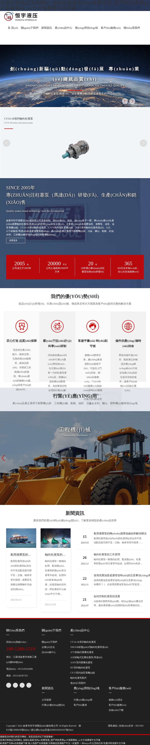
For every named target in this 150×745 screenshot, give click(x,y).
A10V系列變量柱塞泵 (81, 662)
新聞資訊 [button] (46, 27)
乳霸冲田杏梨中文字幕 (114, 743)
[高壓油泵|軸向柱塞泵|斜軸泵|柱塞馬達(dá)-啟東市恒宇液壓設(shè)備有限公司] (27, 16)
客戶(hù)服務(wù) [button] (111, 27)
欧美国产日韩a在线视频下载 (13, 743)
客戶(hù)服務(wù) (120, 688)
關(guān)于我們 (51, 630)
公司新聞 (46, 700)
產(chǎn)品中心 (80, 630)
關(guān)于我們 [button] (29, 27)
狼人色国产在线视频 (38, 743)
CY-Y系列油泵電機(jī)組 (82, 672)
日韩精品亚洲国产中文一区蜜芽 (63, 743)
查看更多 (13, 240)
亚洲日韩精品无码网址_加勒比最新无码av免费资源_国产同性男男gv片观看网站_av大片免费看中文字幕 (74, 5)
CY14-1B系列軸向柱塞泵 (83, 642)
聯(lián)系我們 (132, 27)
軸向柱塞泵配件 (78, 678)
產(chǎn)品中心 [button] (63, 27)
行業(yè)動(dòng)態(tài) (53, 705)
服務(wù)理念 (115, 700)
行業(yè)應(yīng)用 (83, 700)
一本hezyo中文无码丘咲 (91, 743)
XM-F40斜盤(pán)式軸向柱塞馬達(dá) (89, 647)
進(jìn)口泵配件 (78, 683)
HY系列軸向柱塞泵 (80, 667)
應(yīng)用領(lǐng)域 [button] (86, 27)
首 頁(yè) (13, 27)
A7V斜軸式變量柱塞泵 (82, 652)
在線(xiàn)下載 (116, 710)
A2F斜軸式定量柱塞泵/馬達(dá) (86, 657)
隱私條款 (112, 725)
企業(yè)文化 (48, 647)
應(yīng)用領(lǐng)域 (86, 688)
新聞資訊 (47, 688)
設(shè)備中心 (49, 652)
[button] (8, 39)
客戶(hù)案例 (80, 705)
